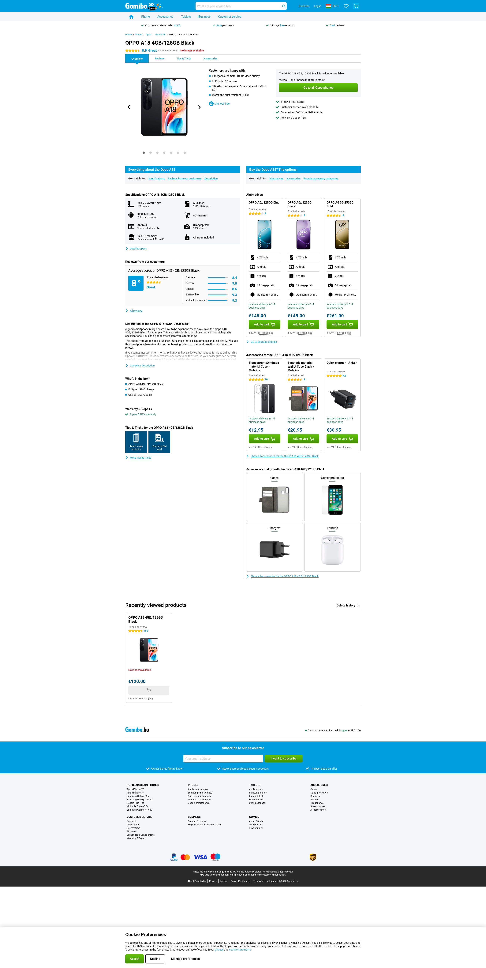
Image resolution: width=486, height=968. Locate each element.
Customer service (229, 16)
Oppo (148, 34)
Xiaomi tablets (256, 796)
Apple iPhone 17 (135, 789)
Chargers (315, 796)
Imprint (223, 881)
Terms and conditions (264, 881)
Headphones (316, 803)
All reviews (136, 310)
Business (204, 16)
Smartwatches (317, 806)
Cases (313, 789)
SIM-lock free (222, 103)
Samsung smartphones (200, 792)
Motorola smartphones (199, 799)
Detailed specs (138, 248)
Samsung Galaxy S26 (138, 796)
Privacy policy (256, 828)
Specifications (156, 178)
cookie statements (240, 949)
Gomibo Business (197, 821)
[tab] (144, 153)
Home (128, 34)
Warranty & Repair (136, 838)
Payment (131, 821)
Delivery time (133, 828)
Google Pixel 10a (135, 803)
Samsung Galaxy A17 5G (139, 810)
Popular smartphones (143, 784)
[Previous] (129, 107)
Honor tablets (256, 799)
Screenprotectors (319, 792)
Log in (317, 6)
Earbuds (314, 799)
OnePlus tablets (257, 803)
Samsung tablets (258, 792)
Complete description (142, 365)
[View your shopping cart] (356, 6)
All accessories (318, 810)
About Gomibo (256, 821)
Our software (255, 824)
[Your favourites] (346, 6)
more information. (276, 874)
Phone (145, 16)
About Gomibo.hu (197, 881)
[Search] (284, 6)
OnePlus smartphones (199, 796)
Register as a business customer (204, 824)
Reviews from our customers (184, 178)
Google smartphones (198, 803)
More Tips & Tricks (140, 457)
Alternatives (276, 178)
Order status (133, 824)
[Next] (199, 107)
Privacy (213, 881)
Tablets (186, 16)
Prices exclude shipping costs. (278, 871)
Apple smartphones (198, 789)
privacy (219, 949)
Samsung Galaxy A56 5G (139, 799)
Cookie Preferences (240, 881)
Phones (193, 784)
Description (211, 178)
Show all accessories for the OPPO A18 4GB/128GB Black (285, 456)
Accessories (165, 16)
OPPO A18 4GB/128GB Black (184, 34)
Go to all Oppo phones (264, 341)
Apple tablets (256, 789)
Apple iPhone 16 (135, 792)
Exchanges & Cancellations (141, 835)
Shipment (132, 831)
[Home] (131, 16)
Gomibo (254, 816)
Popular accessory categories (320, 178)
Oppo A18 (160, 34)
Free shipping (266, 333)
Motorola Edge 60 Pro (138, 806)
